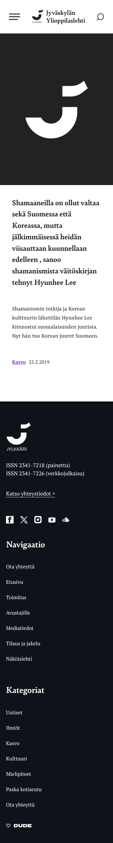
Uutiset (14, 712)
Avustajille (18, 612)
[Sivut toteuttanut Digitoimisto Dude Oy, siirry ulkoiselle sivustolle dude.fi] (19, 827)
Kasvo (19, 362)
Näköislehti (19, 658)
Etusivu (14, 581)
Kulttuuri (16, 758)
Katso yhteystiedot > (30, 493)
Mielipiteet (18, 773)
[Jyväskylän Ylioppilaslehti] (18, 448)
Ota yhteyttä (20, 566)
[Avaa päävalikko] (14, 17)
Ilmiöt (13, 727)
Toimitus (16, 597)
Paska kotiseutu (24, 789)
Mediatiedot (19, 627)
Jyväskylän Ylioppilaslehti (65, 17)
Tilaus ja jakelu (23, 643)
